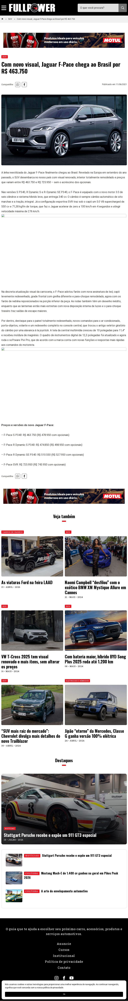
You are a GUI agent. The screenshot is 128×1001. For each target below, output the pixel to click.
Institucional (64, 956)
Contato (64, 968)
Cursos (64, 950)
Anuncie (64, 944)
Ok (64, 994)
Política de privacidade (64, 962)
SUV (10, 19)
